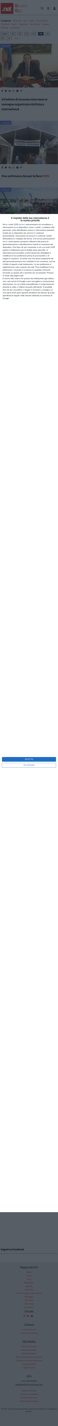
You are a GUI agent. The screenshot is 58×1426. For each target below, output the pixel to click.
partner (22, 224)
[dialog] (29, 713)
